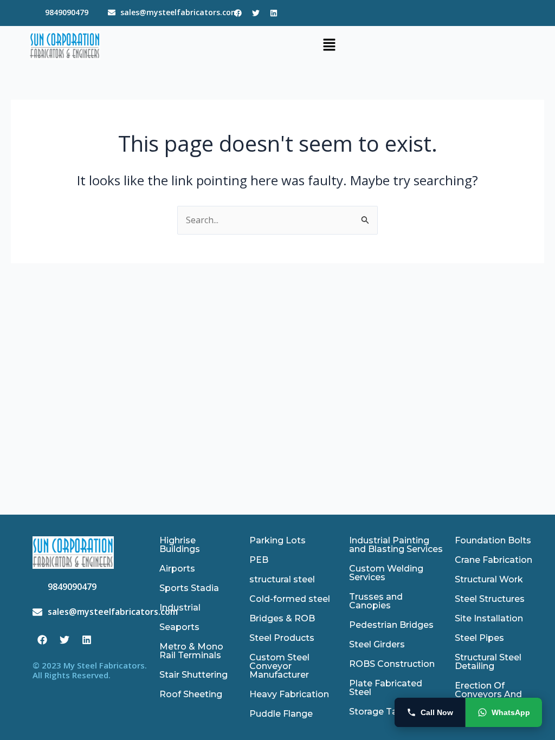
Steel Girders (377, 644)
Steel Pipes (479, 638)
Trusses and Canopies (376, 601)
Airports (177, 568)
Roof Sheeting (190, 694)
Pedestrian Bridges (391, 625)
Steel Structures (490, 599)
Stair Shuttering (193, 675)
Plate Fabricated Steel (385, 687)
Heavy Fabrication (289, 694)
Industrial (180, 607)
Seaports (179, 627)
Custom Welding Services (386, 572)
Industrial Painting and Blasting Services (396, 544)
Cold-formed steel (289, 599)
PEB (258, 560)
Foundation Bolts (493, 540)
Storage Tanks (381, 711)
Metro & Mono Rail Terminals (191, 650)
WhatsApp (511, 712)
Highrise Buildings (179, 544)
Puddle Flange (281, 714)
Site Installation (489, 618)
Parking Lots (277, 540)
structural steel (282, 579)
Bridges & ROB (282, 618)
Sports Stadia (189, 588)
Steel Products (281, 638)
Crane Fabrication (493, 560)
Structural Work (489, 579)
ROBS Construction (392, 664)
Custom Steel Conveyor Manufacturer (279, 666)
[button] (329, 45)
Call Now (437, 712)
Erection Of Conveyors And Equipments (488, 694)
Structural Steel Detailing (488, 661)
